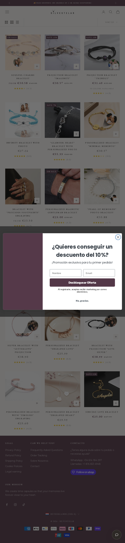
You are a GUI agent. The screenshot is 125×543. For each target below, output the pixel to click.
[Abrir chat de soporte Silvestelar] (116, 534)
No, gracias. (82, 300)
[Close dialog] (118, 237)
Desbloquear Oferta (82, 282)
